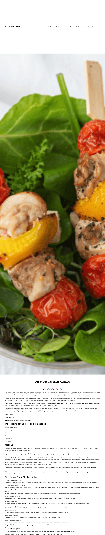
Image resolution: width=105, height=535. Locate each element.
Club (93, 26)
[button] (44, 388)
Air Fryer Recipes (70, 26)
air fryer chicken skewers (49, 531)
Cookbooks (59, 26)
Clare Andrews (51, 26)
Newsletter (98, 26)
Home (44, 26)
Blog (89, 26)
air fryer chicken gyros (65, 531)
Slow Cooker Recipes (81, 26)
